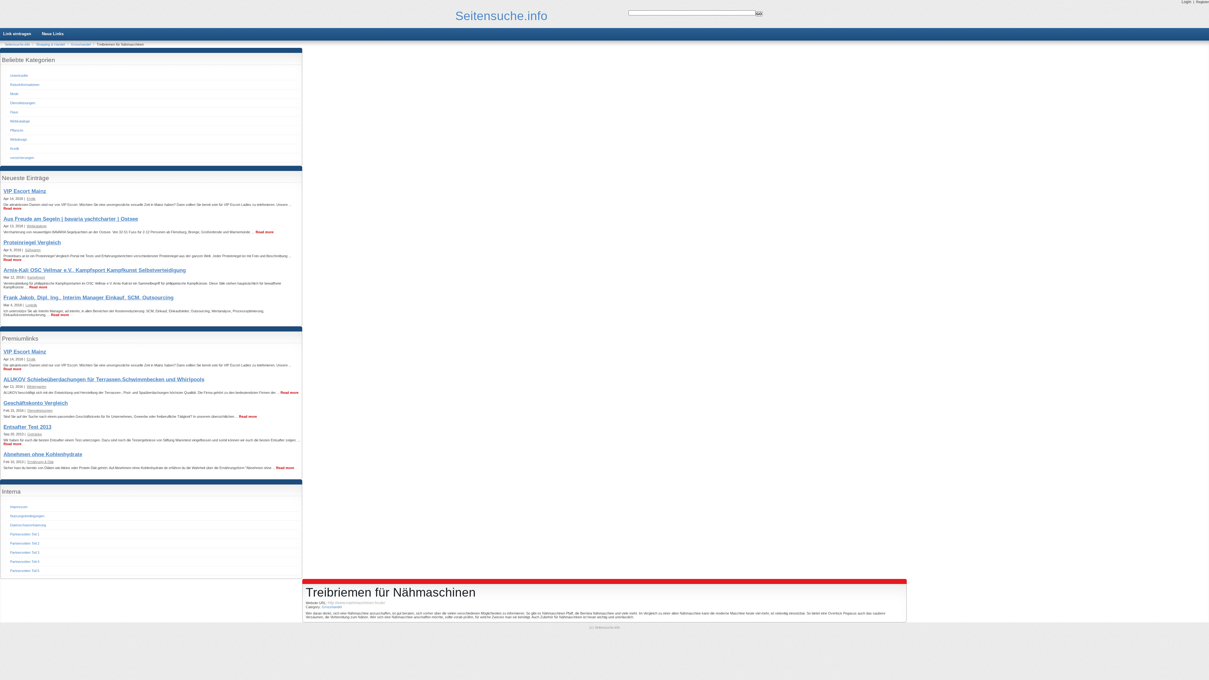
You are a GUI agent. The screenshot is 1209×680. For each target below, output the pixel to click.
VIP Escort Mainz (24, 191)
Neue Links (53, 33)
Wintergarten (36, 386)
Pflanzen (16, 130)
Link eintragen (17, 33)
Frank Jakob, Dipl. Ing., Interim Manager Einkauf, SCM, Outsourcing (88, 298)
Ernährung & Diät (40, 462)
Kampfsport (36, 277)
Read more (12, 208)
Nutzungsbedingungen (27, 516)
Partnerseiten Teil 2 (24, 543)
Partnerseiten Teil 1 (24, 534)
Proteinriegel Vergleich (32, 243)
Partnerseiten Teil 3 (24, 552)
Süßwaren (33, 250)
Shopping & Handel (51, 44)
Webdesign (18, 139)
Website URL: (317, 603)
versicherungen (22, 158)
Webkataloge (20, 121)
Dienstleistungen (22, 103)
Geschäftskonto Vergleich (35, 403)
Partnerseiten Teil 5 (24, 571)
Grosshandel (81, 44)
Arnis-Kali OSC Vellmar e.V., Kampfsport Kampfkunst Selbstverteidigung (94, 270)
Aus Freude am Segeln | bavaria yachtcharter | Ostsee (70, 219)
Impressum (18, 507)
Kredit (14, 148)
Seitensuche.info (501, 16)
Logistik (31, 305)
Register (1202, 2)
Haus (14, 112)
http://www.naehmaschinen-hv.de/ (356, 603)
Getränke (34, 434)
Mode (14, 94)
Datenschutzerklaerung (28, 525)
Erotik (31, 199)
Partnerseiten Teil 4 (24, 562)
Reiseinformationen (24, 85)
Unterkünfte (19, 75)
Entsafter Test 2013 (27, 427)
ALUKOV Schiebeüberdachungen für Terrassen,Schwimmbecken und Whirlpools (103, 379)
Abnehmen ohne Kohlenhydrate (42, 454)
